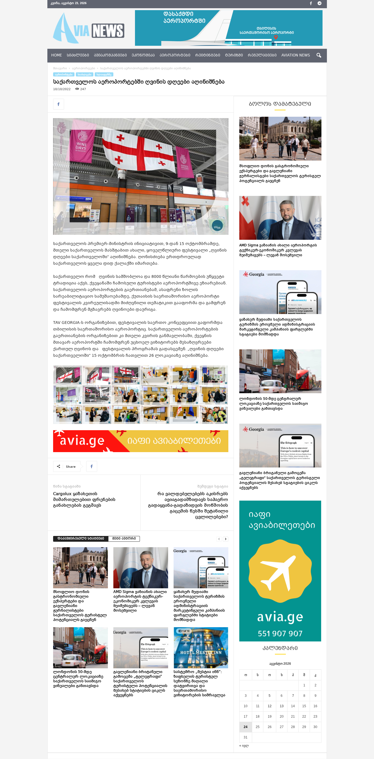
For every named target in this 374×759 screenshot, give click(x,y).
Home (56, 55)
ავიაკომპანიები (110, 55)
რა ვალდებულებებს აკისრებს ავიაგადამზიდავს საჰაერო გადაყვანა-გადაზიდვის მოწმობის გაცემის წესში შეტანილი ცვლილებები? (188, 505)
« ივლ (244, 745)
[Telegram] (319, 4)
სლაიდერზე (104, 74)
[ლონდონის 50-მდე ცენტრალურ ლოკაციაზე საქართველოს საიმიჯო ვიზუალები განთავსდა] (80, 647)
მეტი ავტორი (124, 539)
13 (282, 706)
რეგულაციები (262, 55)
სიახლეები (78, 55)
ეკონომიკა (143, 55)
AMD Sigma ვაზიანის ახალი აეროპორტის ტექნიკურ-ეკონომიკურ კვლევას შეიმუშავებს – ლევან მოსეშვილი (140, 601)
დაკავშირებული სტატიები (80, 539)
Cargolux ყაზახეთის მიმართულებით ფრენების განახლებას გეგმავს (84, 500)
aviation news (295, 55)
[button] (319, 56)
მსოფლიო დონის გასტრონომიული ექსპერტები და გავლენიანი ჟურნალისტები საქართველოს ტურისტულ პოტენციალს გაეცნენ (280, 174)
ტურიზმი (234, 55)
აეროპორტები (175, 55)
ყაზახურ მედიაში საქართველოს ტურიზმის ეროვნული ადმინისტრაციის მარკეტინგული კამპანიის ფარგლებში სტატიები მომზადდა (199, 606)
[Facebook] (311, 4)
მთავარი (60, 69)
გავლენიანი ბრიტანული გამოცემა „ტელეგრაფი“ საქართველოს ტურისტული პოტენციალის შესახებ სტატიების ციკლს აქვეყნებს (140, 683)
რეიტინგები (207, 55)
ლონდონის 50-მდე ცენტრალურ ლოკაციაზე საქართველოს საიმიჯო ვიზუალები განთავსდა (78, 679)
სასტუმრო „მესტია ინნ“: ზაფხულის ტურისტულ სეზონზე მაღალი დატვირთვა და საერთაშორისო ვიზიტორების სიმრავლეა (200, 683)
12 (270, 706)
